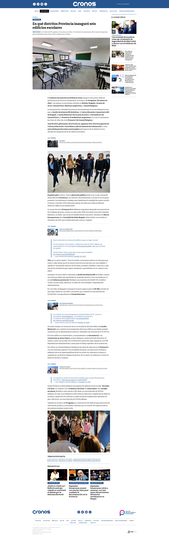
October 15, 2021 (83, 323)
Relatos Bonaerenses (121, 520)
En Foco (94, 11)
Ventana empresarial (127, 11)
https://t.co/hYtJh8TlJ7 (79, 380)
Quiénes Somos (83, 522)
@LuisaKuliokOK (82, 318)
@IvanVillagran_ (68, 316)
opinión (131, 520)
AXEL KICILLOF (52, 460)
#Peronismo (66, 380)
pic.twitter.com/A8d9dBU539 (64, 254)
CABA (79, 11)
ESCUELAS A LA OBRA (65, 460)
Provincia (44, 11)
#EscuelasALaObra (84, 246)
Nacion (73, 11)
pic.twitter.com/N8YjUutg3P (63, 320)
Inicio (37, 11)
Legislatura (54, 11)
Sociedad (86, 11)
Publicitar (73, 522)
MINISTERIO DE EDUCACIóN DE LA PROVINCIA (86, 460)
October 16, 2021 (80, 256)
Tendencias (103, 11)
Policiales (113, 11)
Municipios (64, 11)
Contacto (93, 522)
